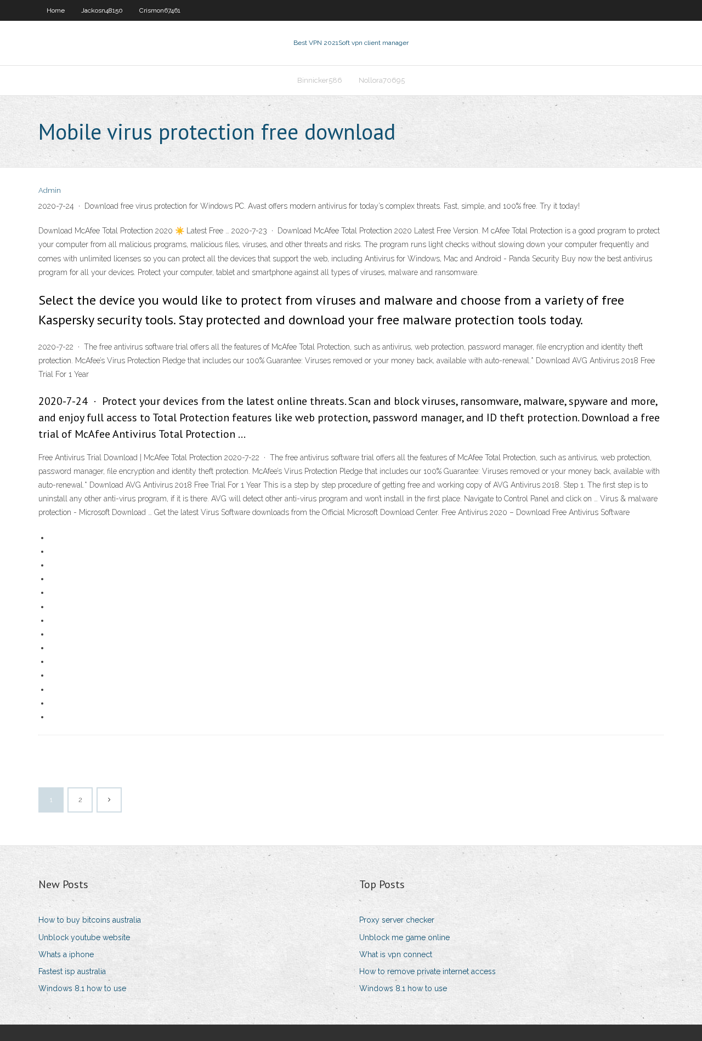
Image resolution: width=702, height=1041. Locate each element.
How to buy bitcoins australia (89, 920)
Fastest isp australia (72, 971)
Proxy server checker (396, 920)
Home (56, 10)
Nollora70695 (382, 80)
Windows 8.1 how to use (82, 988)
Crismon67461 (159, 10)
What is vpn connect (395, 954)
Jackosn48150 (102, 10)
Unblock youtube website (84, 937)
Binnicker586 (319, 80)
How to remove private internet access (427, 971)
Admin (49, 190)
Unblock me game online (404, 937)
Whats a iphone (66, 954)
